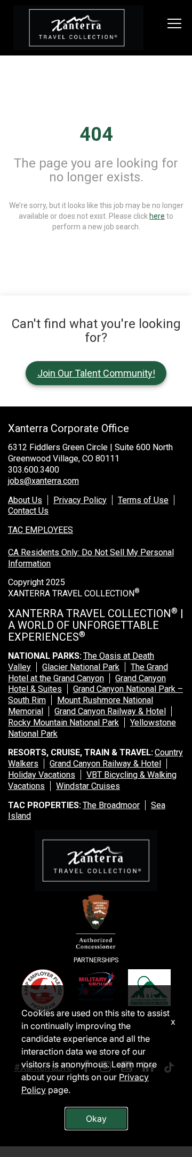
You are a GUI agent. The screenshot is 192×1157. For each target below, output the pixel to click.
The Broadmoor (111, 805)
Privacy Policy (80, 500)
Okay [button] (96, 1118)
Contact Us (28, 511)
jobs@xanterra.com (43, 481)
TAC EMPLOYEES (40, 530)
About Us (25, 500)
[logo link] (78, 27)
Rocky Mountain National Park (63, 722)
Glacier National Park (80, 667)
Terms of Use (143, 500)
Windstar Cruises (88, 786)
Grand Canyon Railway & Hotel (110, 711)
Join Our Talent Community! (96, 373)
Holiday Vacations (41, 775)
